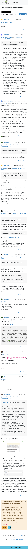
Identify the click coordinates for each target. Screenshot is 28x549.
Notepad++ (20, 535)
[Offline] (2, 19)
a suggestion (13, 237)
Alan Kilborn (6, 19)
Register (5, 527)
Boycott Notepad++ (6, 11)
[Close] (25, 502)
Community (14, 2)
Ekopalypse (6, 142)
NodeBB (13, 539)
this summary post (14, 55)
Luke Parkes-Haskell (8, 101)
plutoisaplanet (7, 394)
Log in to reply (23, 14)
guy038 (5, 351)
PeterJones (6, 34)
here (10, 324)
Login (9, 527)
